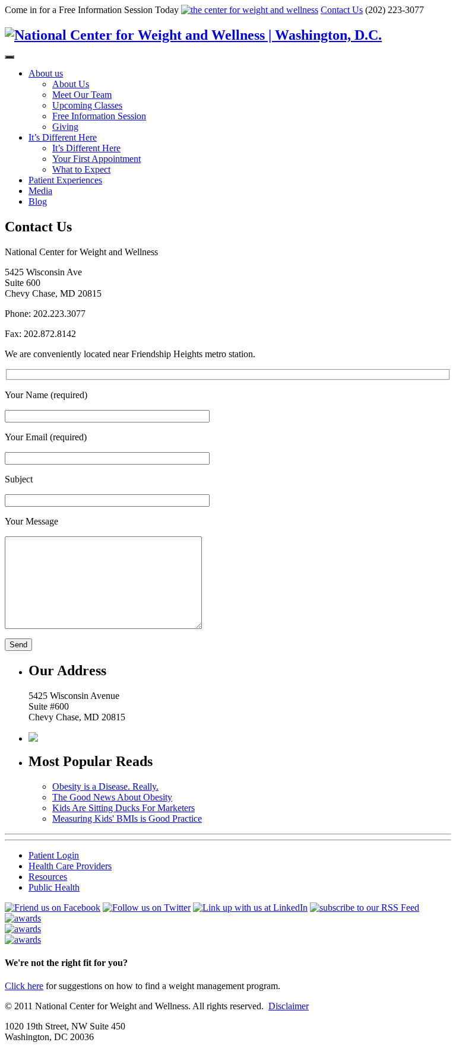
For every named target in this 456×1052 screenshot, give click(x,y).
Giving (65, 127)
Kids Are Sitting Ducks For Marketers (123, 808)
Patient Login (53, 855)
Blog (37, 201)
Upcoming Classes (87, 105)
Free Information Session (99, 116)
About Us (70, 84)
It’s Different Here (62, 137)
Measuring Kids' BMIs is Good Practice (127, 818)
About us (45, 73)
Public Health (54, 887)
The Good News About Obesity (112, 797)
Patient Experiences (65, 180)
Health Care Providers (70, 866)
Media (40, 191)
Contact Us (342, 10)
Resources (47, 877)
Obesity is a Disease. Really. (105, 786)
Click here (24, 986)
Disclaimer (288, 1006)
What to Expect (81, 169)
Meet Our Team (82, 95)
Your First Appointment (96, 159)
